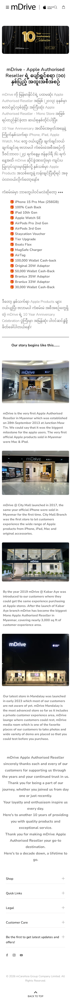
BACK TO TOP (35, 996)
